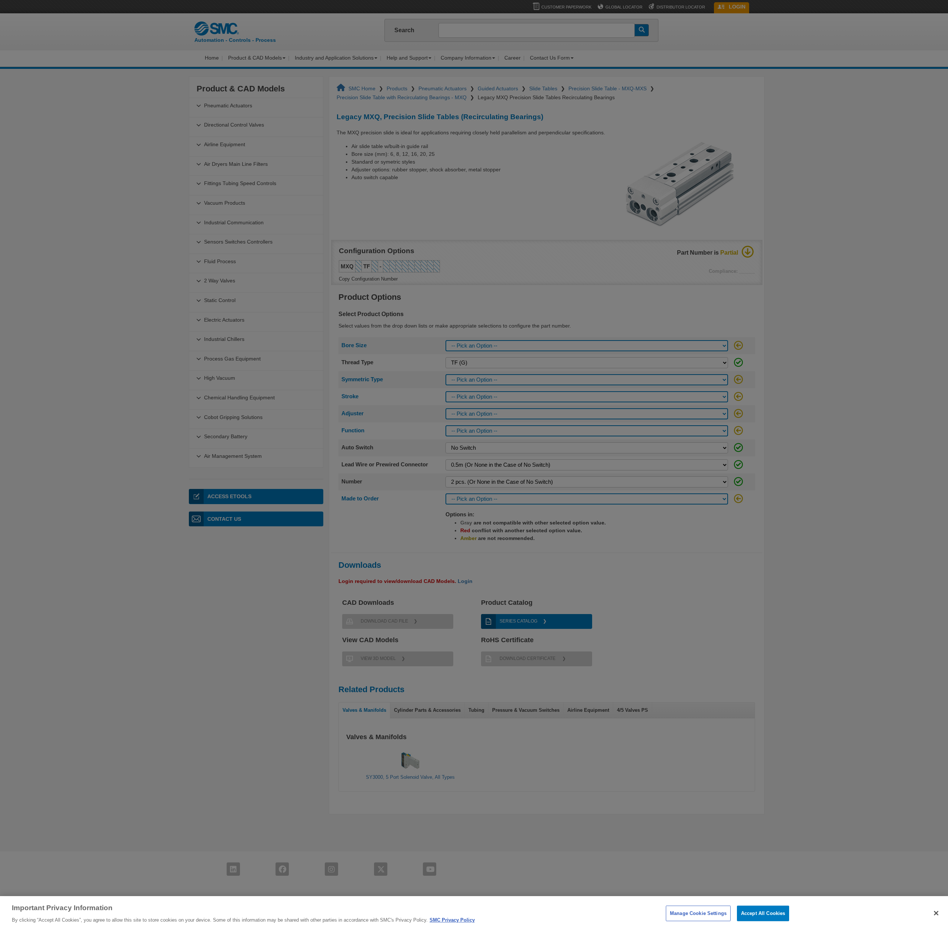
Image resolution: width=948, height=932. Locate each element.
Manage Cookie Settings (698, 913)
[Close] (936, 913)
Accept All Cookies (763, 913)
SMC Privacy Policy (452, 919)
